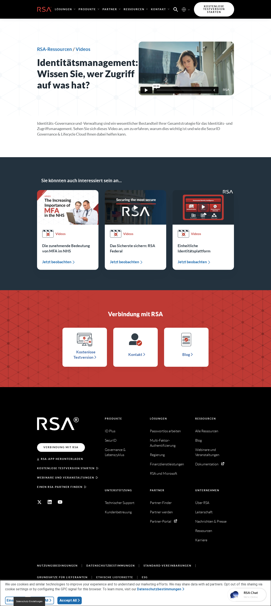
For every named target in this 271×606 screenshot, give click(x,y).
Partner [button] (109, 9)
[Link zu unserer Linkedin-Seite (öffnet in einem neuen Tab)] (49, 502)
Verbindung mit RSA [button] (61, 447)
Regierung (157, 455)
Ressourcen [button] (134, 9)
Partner (157, 490)
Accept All (68, 600)
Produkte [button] (87, 9)
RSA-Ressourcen (54, 49)
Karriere (201, 540)
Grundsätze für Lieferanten (62, 577)
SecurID (110, 440)
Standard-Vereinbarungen (167, 565)
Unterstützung (118, 490)
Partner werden (161, 512)
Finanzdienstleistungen (167, 464)
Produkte (113, 418)
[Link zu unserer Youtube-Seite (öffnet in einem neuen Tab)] (60, 502)
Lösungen (158, 418)
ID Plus (110, 431)
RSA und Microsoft (163, 473)
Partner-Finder (161, 503)
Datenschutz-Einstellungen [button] (29, 601)
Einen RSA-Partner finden (60, 487)
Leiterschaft (204, 512)
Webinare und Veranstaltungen (65, 477)
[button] (176, 9)
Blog (198, 440)
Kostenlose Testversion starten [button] (214, 9)
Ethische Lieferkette (114, 577)
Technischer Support (119, 503)
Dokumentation (206, 464)
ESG (145, 577)
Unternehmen (207, 490)
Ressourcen (205, 418)
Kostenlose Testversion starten (66, 468)
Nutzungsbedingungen (57, 565)
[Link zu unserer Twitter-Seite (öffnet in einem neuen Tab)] (39, 502)
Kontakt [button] (158, 9)
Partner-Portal (160, 521)
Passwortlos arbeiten (165, 431)
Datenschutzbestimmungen (110, 565)
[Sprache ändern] (184, 9)
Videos (83, 49)
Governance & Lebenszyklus (115, 452)
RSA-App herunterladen (62, 459)
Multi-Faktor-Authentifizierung (163, 443)
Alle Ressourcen (206, 431)
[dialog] (135, 593)
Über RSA (202, 503)
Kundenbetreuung (118, 512)
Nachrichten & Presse (211, 521)
